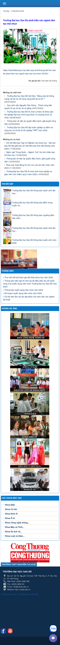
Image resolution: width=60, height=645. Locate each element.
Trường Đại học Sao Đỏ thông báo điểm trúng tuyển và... (32, 204)
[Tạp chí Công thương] (30, 556)
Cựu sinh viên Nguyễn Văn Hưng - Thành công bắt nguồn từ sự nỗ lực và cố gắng (28, 107)
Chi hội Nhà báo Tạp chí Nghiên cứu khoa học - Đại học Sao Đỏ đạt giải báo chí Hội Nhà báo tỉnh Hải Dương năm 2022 (30, 145)
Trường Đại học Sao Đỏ (28, 594)
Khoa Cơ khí (11, 509)
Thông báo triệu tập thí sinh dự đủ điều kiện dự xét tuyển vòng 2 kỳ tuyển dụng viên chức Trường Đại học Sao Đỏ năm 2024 (30, 283)
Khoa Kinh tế (11, 513)
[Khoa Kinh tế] (30, 426)
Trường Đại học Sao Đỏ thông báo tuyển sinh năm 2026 (34, 241)
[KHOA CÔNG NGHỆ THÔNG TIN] (30, 325)
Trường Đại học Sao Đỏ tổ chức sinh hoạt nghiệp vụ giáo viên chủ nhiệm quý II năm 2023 (28, 173)
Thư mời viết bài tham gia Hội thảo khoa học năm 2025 (28, 277)
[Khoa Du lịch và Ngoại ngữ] (30, 379)
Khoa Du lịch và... (13, 531)
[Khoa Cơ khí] (30, 353)
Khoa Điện (10, 504)
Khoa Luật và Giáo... (15, 536)
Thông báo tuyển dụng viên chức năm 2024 (23, 289)
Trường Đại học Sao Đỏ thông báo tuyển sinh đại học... (33, 192)
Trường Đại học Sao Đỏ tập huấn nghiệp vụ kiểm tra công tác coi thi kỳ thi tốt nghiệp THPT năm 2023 (28, 129)
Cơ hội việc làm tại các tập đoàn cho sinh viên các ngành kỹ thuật (29, 298)
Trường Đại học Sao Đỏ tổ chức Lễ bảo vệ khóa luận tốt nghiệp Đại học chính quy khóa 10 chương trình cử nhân (28, 114)
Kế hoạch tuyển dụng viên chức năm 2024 (23, 293)
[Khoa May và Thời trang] (30, 452)
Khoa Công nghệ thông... (17, 522)
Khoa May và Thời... (14, 527)
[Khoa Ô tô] (30, 479)
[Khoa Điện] (30, 403)
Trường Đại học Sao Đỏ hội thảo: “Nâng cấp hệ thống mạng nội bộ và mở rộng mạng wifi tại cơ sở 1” (29, 97)
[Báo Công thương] (30, 546)
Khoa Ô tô (10, 518)
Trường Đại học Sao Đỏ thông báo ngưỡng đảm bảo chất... (33, 216)
